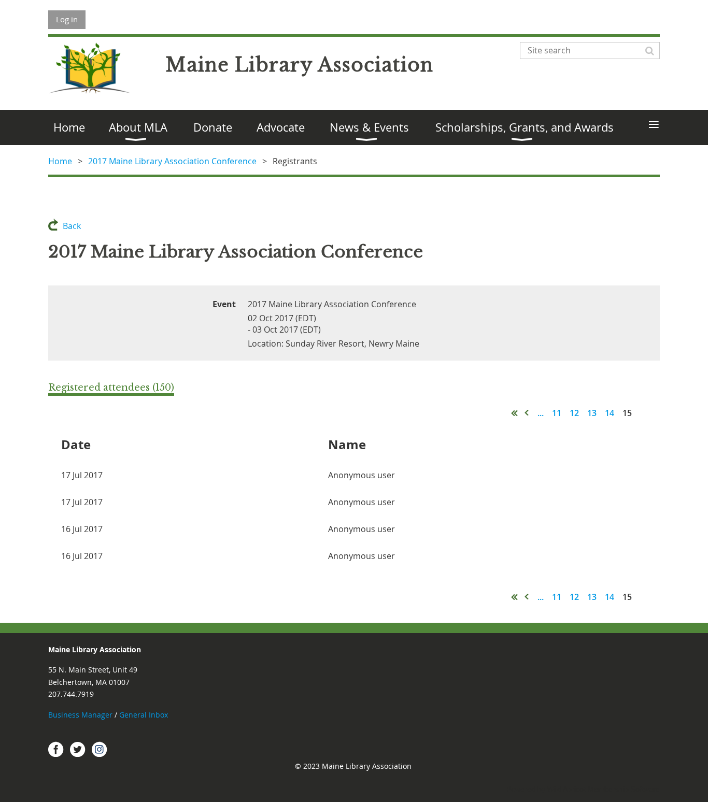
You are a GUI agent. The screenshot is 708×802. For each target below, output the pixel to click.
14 (609, 413)
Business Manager (80, 715)
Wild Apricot (566, 789)
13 (592, 413)
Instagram (99, 749)
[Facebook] (56, 749)
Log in (67, 19)
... (540, 413)
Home (60, 161)
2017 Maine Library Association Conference (172, 161)
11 (556, 413)
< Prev (527, 413)
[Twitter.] (78, 749)
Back (72, 226)
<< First (514, 413)
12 (574, 413)
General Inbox (144, 715)
